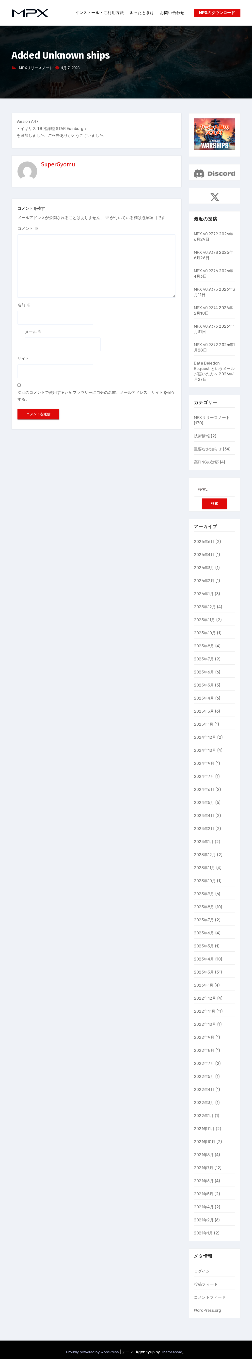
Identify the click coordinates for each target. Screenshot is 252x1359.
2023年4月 (204, 959)
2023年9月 (204, 894)
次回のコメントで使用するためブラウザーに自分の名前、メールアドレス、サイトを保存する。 (96, 396)
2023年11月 (204, 867)
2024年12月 (205, 737)
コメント (27, 228)
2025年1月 (203, 724)
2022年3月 (204, 1102)
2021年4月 (204, 1207)
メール (33, 332)
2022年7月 (204, 1063)
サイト (23, 358)
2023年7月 (204, 920)
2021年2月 (204, 1220)
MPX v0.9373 (206, 326)
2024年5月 (204, 802)
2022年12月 (205, 998)
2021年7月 (203, 1168)
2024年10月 (205, 750)
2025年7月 (204, 659)
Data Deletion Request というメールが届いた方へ (214, 368)
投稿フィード (206, 1284)
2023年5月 (204, 946)
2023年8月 (204, 907)
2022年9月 (204, 1037)
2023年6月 (204, 933)
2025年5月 (204, 685)
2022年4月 (204, 1089)
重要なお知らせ (208, 449)
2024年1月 (204, 841)
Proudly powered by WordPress (93, 1352)
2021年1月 (203, 1233)
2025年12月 (205, 607)
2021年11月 (204, 1128)
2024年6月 (204, 789)
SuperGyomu (58, 164)
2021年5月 (203, 1194)
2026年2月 (204, 580)
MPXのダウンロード (217, 12)
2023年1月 (203, 985)
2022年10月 (205, 1024)
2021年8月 (204, 1154)
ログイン (202, 1271)
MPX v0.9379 (206, 234)
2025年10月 (205, 633)
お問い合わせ (172, 12)
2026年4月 (204, 554)
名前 (23, 305)
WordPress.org (207, 1310)
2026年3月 (204, 567)
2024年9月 (204, 763)
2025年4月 (204, 698)
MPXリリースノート (36, 68)
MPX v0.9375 (206, 289)
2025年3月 (204, 711)
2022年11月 (205, 1011)
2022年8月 (204, 1050)
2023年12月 (205, 854)
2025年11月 (204, 620)
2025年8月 (204, 646)
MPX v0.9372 (206, 344)
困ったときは (142, 12)
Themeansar (171, 1352)
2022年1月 (204, 1115)
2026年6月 (204, 541)
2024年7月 (204, 776)
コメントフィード (210, 1297)
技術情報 (202, 436)
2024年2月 (204, 828)
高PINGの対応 (206, 462)
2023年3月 (204, 972)
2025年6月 (204, 672)
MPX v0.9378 (206, 252)
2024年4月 (204, 815)
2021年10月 (205, 1141)
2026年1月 (204, 594)
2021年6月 (204, 1181)
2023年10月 (205, 881)
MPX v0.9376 (206, 271)
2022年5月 (204, 1076)
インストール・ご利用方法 (99, 12)
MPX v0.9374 (206, 307)
